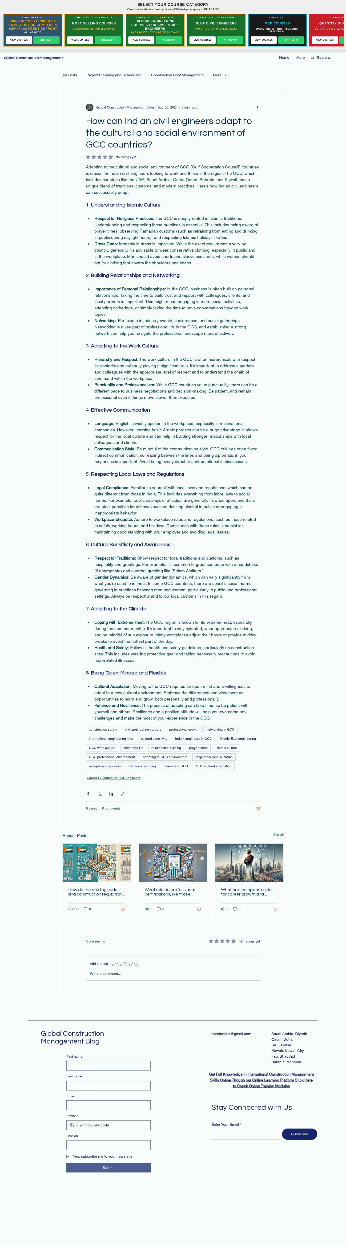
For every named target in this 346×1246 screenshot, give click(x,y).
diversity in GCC (176, 766)
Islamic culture (226, 748)
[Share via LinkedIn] (111, 794)
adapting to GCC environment (165, 757)
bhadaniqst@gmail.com (231, 1034)
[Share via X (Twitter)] (99, 794)
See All (278, 835)
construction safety (103, 729)
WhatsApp (46, 40)
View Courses (19, 40)
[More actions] (257, 107)
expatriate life (133, 748)
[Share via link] (123, 794)
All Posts (69, 75)
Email (70, 1096)
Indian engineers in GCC (193, 738)
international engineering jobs (111, 738)
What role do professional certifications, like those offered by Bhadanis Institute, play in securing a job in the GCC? (170, 892)
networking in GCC (220, 729)
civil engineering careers (143, 729)
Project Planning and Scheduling (113, 75)
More (217, 75)
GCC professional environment (112, 757)
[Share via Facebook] (88, 794)
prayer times (198, 748)
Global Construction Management (34, 58)
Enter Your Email (225, 1124)
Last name (74, 1076)
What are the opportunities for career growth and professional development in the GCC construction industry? (248, 892)
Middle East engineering (238, 738)
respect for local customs (214, 757)
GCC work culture (102, 748)
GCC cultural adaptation (214, 766)
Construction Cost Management (177, 75)
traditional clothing (142, 766)
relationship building (166, 748)
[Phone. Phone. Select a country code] (74, 1125)
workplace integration (105, 766)
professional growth (183, 729)
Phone (72, 1116)
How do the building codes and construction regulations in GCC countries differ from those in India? (96, 892)
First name (74, 1056)
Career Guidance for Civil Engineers (114, 778)
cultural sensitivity (154, 738)
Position (72, 1136)
